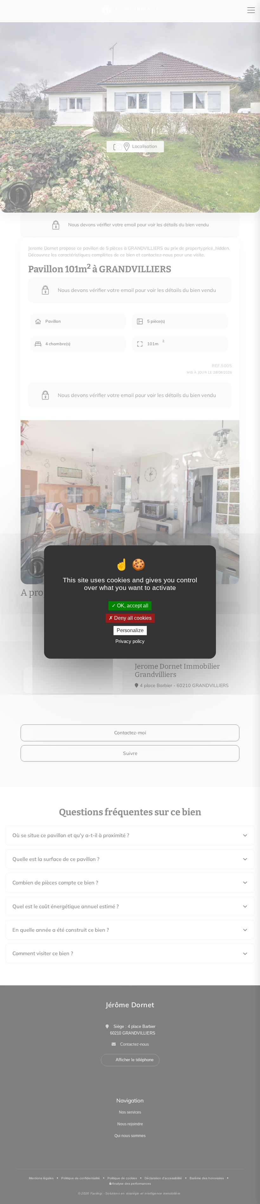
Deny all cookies (132, 618)
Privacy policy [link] (130, 641)
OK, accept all (132, 605)
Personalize (130, 630)
